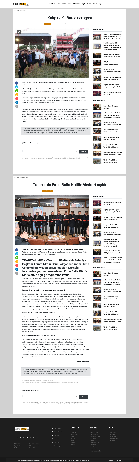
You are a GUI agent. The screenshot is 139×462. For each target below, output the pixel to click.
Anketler (112, 434)
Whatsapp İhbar (34, 446)
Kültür (95, 4)
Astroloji (112, 440)
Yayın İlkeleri (17, 446)
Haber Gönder (33, 448)
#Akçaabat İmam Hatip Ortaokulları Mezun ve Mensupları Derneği (41, 382)
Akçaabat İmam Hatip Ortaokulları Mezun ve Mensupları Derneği (55, 265)
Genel (70, 4)
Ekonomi (76, 4)
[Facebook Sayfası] (15, 437)
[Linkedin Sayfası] (28, 437)
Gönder (83, 151)
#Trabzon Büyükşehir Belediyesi (31, 380)
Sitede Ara (113, 432)
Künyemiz (57, 442)
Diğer (101, 4)
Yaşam (89, 4)
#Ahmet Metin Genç (48, 380)
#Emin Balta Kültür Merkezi (70, 382)
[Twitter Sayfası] (17, 437)
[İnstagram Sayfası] (21, 437)
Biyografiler (113, 436)
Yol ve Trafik (94, 434)
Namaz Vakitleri (95, 436)
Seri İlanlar (93, 447)
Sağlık (83, 4)
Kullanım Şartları (34, 444)
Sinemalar (93, 445)
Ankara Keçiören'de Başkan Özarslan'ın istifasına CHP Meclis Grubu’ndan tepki (112, 37)
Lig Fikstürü (93, 440)
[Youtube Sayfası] (24, 437)
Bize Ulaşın (57, 446)
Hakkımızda (17, 444)
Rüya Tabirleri (114, 438)
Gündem (52, 4)
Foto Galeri (57, 428)
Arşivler (56, 439)
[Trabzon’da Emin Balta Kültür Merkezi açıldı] (52, 220)
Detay (111, 460)
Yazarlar (56, 435)
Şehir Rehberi (94, 449)
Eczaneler (93, 438)
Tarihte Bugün (94, 442)
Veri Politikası (17, 448)
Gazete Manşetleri (95, 451)
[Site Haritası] (34, 437)
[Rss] (31, 437)
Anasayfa (17, 10)
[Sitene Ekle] (38, 437)
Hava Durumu (94, 432)
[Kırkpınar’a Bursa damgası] (52, 53)
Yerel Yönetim (61, 4)
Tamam (119, 460)
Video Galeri (58, 432)
